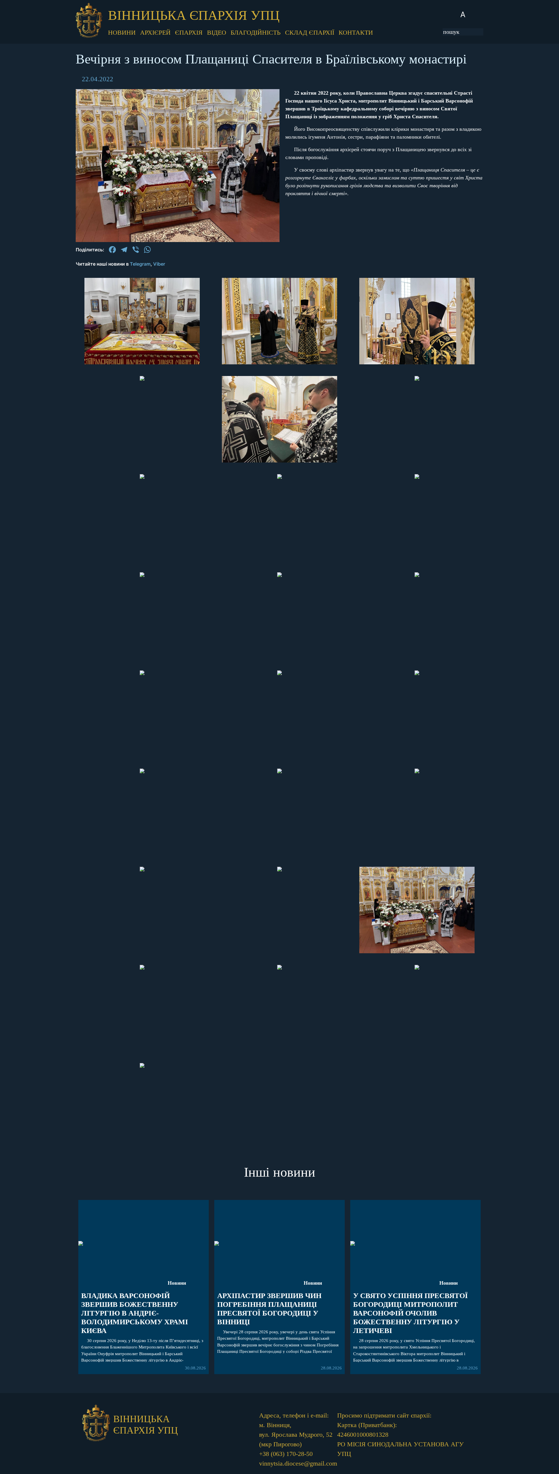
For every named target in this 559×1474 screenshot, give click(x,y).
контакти (356, 32)
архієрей (155, 32)
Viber (159, 264)
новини (122, 32)
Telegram (140, 264)
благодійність (256, 32)
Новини (177, 1283)
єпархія (189, 32)
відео (216, 32)
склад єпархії (309, 32)
